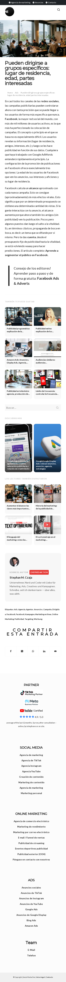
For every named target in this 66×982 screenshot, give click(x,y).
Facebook (11, 118)
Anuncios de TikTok (31, 893)
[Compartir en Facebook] (10, 651)
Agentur (29, 609)
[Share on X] (21, 651)
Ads (16, 93)
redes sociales (50, 101)
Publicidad (19, 619)
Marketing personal (31, 793)
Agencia (21, 609)
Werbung (38, 619)
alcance (34, 188)
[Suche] (58, 9)
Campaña (47, 609)
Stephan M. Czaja (21, 577)
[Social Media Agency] (19, 11)
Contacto (52, 2)
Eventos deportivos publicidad (31, 848)
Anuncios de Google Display (31, 915)
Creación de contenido (31, 776)
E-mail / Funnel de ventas (31, 837)
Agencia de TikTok (31, 760)
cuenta (31, 237)
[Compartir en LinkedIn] (44, 651)
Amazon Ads (31, 925)
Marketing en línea (43, 614)
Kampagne (30, 614)
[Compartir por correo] (55, 651)
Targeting (29, 619)
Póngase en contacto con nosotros (31, 859)
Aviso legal (40, 977)
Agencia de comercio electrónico (31, 821)
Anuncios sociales (31, 887)
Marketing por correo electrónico (31, 832)
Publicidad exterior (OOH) (31, 854)
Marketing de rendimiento (31, 826)
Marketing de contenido (31, 782)
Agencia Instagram (31, 765)
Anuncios (39, 2)
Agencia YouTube (31, 771)
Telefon (31, 955)
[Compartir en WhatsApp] (33, 651)
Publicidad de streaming (31, 843)
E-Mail (31, 949)
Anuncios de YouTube (31, 904)
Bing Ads (31, 920)
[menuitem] (19, 2)
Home (10, 93)
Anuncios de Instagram (31, 898)
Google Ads (31, 909)
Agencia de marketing (20, 2)
